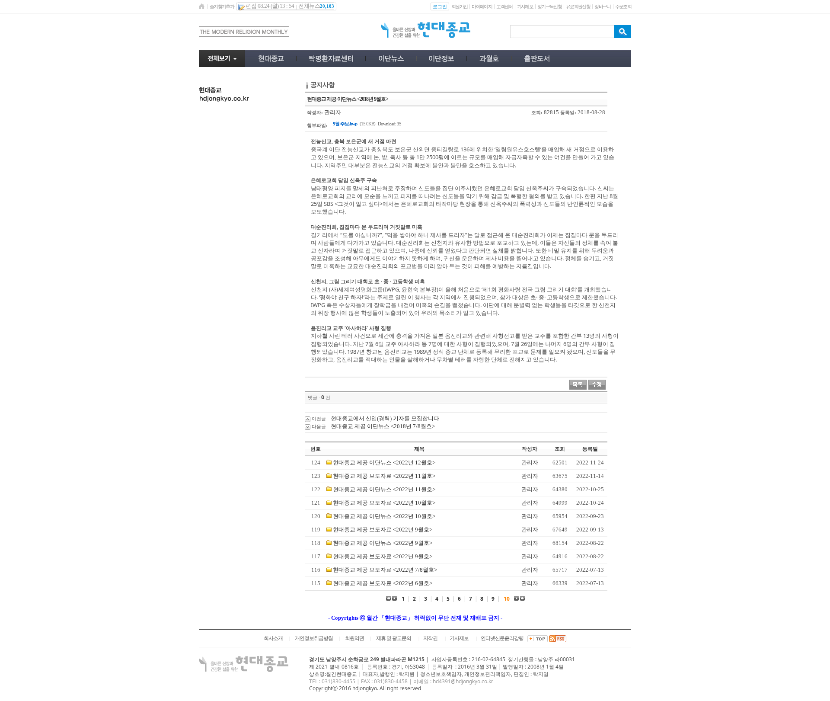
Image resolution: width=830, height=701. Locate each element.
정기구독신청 (549, 6)
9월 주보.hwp (345, 123)
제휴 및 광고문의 (393, 638)
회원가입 (459, 6)
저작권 (430, 638)
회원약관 (354, 638)
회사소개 (273, 638)
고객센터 (504, 6)
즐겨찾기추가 (222, 6)
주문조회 (623, 6)
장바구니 (602, 6)
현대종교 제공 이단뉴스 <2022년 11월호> (384, 489)
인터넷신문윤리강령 (502, 638)
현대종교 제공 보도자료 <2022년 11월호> (384, 476)
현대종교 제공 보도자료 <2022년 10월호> (384, 502)
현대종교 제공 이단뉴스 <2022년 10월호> (384, 516)
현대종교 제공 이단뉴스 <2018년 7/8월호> (383, 426)
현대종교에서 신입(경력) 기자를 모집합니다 (385, 418)
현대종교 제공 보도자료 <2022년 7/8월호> (385, 570)
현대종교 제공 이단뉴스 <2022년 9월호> (382, 543)
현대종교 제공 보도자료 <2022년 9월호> (382, 529)
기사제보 (525, 6)
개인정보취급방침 (314, 638)
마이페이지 (482, 6)
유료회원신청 (578, 6)
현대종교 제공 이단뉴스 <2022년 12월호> (384, 462)
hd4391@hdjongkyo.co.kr (463, 681)
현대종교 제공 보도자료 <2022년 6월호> (382, 583)
